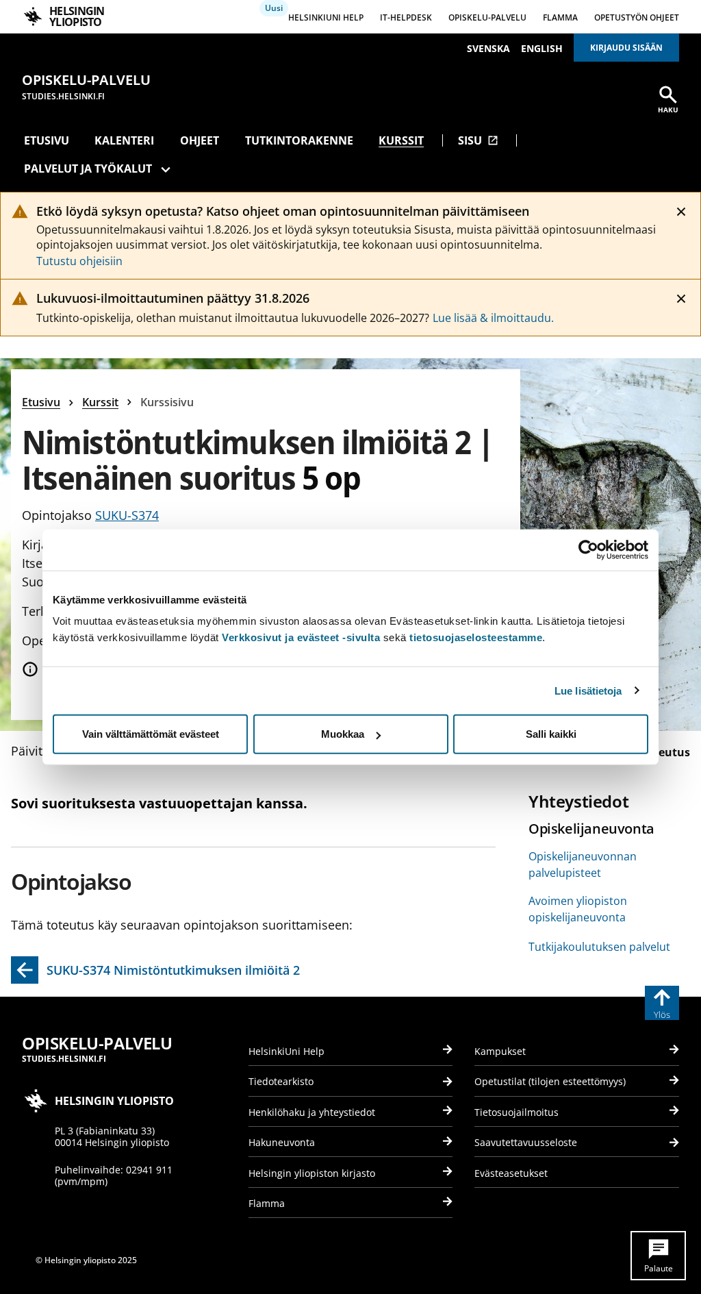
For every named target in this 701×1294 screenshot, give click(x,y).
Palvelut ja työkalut (88, 168)
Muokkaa (342, 734)
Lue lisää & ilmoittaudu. (493, 317)
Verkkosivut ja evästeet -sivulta (301, 637)
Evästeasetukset (511, 1173)
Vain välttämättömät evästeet (150, 734)
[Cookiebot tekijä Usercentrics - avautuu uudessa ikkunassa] (588, 549)
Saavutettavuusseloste (525, 1142)
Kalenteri (124, 140)
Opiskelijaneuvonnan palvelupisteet (582, 864)
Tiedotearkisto (281, 1081)
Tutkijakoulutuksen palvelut (599, 946)
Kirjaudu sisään (626, 47)
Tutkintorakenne (299, 140)
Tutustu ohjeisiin (79, 261)
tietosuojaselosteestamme (475, 637)
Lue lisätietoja (588, 690)
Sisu (478, 140)
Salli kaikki (551, 734)
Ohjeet (199, 140)
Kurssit (401, 140)
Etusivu (46, 140)
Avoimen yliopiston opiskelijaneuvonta (577, 909)
